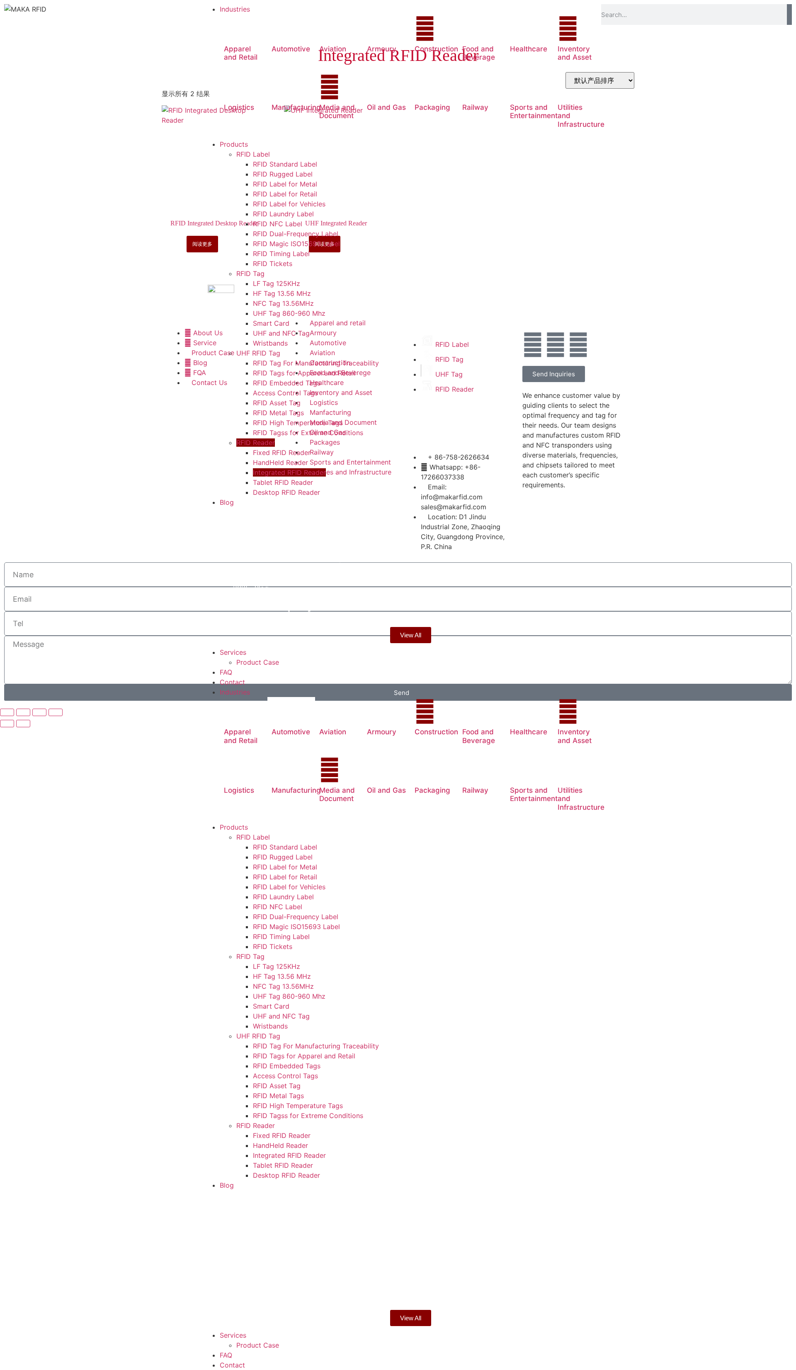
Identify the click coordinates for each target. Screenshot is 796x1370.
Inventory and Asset (575, 53)
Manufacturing (296, 107)
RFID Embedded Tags (286, 1066)
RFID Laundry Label (283, 897)
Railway (475, 107)
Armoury (381, 49)
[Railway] (472, 87)
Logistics (239, 107)
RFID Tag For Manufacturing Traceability (316, 1046)
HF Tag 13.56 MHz (282, 976)
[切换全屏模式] (23, 712)
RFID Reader (255, 1125)
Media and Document (337, 111)
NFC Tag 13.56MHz (283, 986)
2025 (243, 552)
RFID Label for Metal (285, 867)
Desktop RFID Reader (286, 1175)
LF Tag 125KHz (276, 966)
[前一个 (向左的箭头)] (7, 723)
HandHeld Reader (280, 1145)
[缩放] (7, 712)
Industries (235, 692)
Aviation (332, 49)
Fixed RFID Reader (282, 1135)
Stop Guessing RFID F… (305, 532)
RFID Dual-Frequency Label (295, 917)
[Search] (789, 14)
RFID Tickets (272, 946)
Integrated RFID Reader (289, 1155)
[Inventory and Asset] (568, 28)
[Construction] (425, 28)
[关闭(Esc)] (56, 712)
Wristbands (270, 1026)
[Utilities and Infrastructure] (568, 87)
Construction (436, 49)
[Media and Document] (329, 87)
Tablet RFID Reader (283, 1165)
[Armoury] (377, 28)
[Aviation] (329, 28)
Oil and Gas (386, 107)
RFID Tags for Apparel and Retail (304, 1056)
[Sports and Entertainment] (520, 87)
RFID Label (253, 837)
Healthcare (528, 49)
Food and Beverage (478, 53)
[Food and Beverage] (472, 28)
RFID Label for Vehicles (289, 887)
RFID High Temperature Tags (298, 1105)
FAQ (226, 1355)
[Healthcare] (520, 28)
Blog (261, 516)
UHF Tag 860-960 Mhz (289, 996)
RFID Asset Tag (277, 1086)
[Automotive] (282, 28)
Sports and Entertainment (534, 111)
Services (233, 1335)
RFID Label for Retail (285, 877)
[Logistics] (234, 87)
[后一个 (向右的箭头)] (23, 723)
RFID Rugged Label (283, 857)
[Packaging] (425, 87)
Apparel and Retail (240, 53)
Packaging (432, 107)
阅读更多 (202, 244)
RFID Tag (250, 956)
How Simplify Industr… (302, 604)
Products (234, 827)
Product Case (257, 1345)
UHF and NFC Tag (281, 1016)
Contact (232, 1365)
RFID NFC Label (277, 907)
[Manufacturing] (282, 87)
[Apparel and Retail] (234, 28)
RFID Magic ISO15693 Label (296, 926)
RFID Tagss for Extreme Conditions (308, 1115)
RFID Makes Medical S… (307, 568)
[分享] (39, 712)
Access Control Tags (285, 1076)
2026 (243, 516)
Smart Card (271, 1006)
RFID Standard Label (285, 847)
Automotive (291, 49)
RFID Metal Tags (278, 1096)
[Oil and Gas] (377, 87)
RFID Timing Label (281, 936)
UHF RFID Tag (258, 1036)
